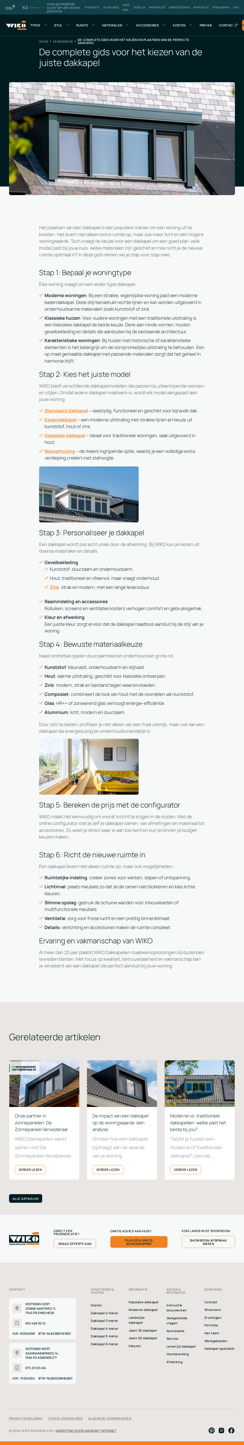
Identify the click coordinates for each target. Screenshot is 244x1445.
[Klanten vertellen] (10, 7)
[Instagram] (221, 1430)
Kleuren (135, 1345)
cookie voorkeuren (65, 1418)
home (44, 41)
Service (172, 1338)
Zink (54, 587)
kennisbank (63, 41)
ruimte (82, 25)
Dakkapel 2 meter (104, 1312)
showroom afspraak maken (208, 1242)
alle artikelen (26, 1198)
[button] (38, 25)
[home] (16, 25)
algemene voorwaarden (109, 1418)
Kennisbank (176, 1330)
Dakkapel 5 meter (104, 1336)
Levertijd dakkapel (181, 1346)
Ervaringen (213, 1317)
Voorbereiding (178, 1353)
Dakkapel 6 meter (104, 1343)
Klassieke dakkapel (65, 435)
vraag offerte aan (75, 1243)
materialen (112, 25)
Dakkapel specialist (219, 1348)
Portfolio (211, 1325)
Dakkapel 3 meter (104, 1320)
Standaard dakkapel (66, 410)
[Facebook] (231, 1430)
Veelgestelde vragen (177, 1320)
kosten (179, 25)
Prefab (206, 25)
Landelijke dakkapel (137, 1320)
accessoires (147, 25)
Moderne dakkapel (143, 1309)
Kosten (96, 1305)
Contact (211, 1301)
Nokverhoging (60, 451)
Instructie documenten (177, 1307)
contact (227, 25)
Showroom (212, 1309)
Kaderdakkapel (61, 419)
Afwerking (175, 1361)
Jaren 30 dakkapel (143, 1330)
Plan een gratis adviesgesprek (138, 1242)
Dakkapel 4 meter (104, 1328)
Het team (211, 1332)
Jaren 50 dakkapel (143, 1337)
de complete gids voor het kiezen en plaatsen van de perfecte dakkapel (133, 41)
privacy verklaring (26, 1418)
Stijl (58, 25)
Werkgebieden (216, 1340)
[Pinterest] (211, 1430)
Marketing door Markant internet (86, 1430)
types (35, 25)
